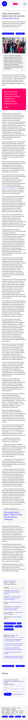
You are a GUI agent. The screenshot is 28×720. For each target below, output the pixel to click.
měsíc (12, 636)
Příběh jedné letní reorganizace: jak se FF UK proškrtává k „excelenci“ (13, 640)
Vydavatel (8, 709)
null (17, 712)
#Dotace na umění (9, 626)
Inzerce (12, 712)
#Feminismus (18, 626)
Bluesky (7, 712)
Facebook (5, 716)
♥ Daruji (15, 4)
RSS (24, 716)
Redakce (14, 708)
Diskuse (8, 711)
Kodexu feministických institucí (10, 188)
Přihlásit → (7, 694)
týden (9, 636)
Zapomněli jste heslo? (17, 694)
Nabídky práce (14, 711)
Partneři (21, 712)
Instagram (18, 716)
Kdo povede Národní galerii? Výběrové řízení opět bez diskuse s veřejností (13, 516)
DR (4, 3)
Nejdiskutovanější (14, 635)
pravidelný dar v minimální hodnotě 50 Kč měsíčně (14, 682)
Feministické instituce (10, 18)
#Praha (19, 623)
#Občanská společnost (10, 623)
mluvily (23, 430)
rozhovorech (12, 431)
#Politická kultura (9, 629)
